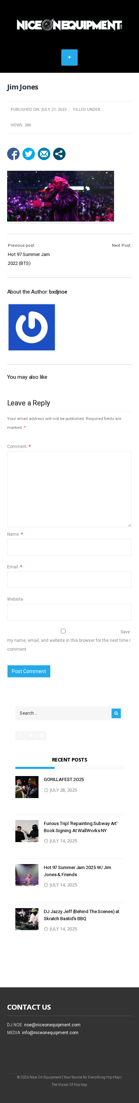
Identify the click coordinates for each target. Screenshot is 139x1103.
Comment (19, 446)
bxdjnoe (58, 292)
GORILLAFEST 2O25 (64, 779)
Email (14, 566)
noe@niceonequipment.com (52, 1024)
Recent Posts (69, 759)
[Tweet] (28, 154)
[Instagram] (41, 735)
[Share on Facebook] (13, 154)
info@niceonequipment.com (50, 1032)
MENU (69, 57)
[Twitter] (31, 735)
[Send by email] (44, 154)
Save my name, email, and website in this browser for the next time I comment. (68, 640)
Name (15, 534)
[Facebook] (20, 735)
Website (15, 599)
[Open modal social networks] (59, 154)
